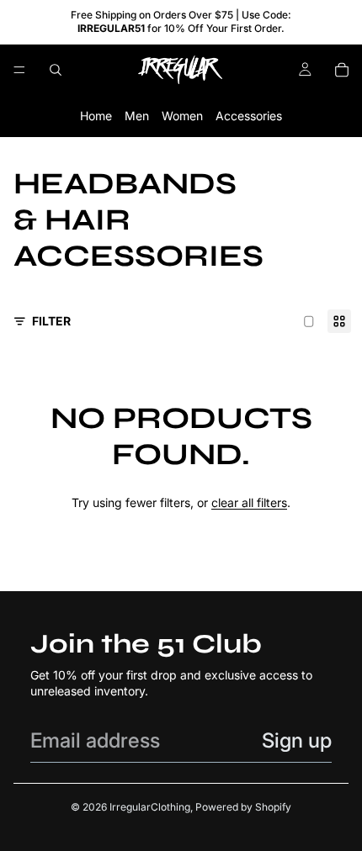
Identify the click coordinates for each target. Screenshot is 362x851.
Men (137, 116)
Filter (51, 321)
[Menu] (19, 70)
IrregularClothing (149, 807)
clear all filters (249, 502)
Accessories (249, 116)
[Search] (55, 69)
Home (96, 116)
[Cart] (341, 69)
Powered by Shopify (243, 807)
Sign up (297, 740)
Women (182, 116)
